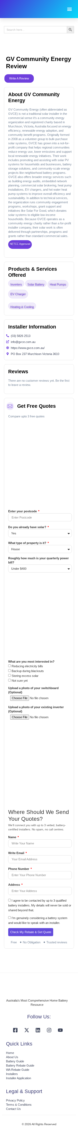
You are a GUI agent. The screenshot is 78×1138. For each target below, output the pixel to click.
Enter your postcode (23, 511)
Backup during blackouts (28, 671)
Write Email (16, 853)
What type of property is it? (27, 543)
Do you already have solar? (27, 527)
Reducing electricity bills (27, 666)
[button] (69, 9)
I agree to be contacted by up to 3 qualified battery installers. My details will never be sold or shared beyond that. (39, 905)
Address (14, 884)
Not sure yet (20, 680)
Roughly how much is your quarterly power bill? (38, 560)
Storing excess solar (25, 676)
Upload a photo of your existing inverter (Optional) (36, 709)
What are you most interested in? (31, 661)
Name (12, 837)
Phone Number (19, 869)
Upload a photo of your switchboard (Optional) (33, 690)
